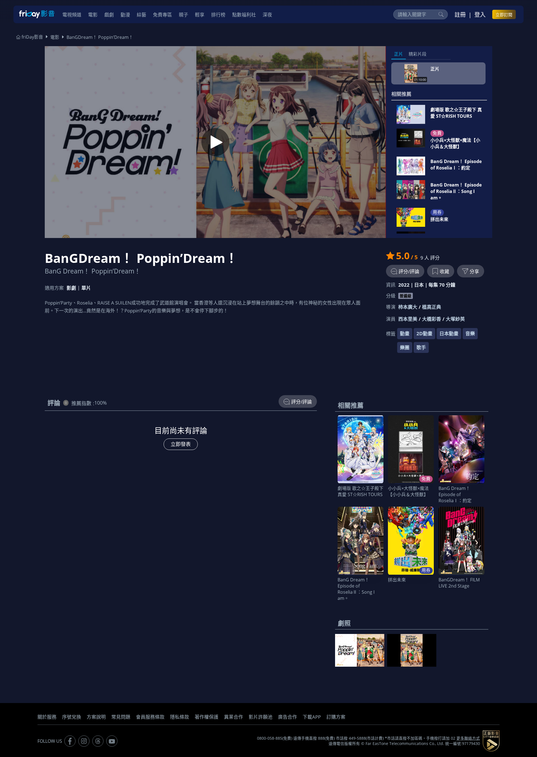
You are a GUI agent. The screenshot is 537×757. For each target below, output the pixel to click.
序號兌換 (71, 717)
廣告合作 (287, 717)
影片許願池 (260, 717)
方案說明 (96, 717)
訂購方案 (335, 717)
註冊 (460, 14)
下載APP (312, 717)
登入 (480, 14)
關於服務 (46, 717)
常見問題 (120, 717)
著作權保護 (206, 717)
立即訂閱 (504, 14)
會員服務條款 (150, 717)
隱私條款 (179, 717)
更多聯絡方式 (468, 738)
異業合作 (233, 717)
